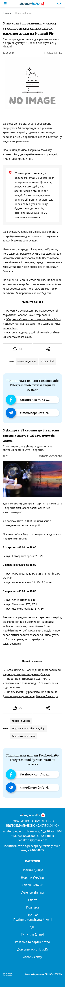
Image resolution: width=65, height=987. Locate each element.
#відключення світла (24, 736)
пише (6, 158)
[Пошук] (59, 3)
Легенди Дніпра (32, 892)
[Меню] (5, 3)
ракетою (25, 253)
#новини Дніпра (26, 361)
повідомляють (15, 521)
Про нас (32, 915)
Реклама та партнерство (32, 942)
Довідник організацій (32, 949)
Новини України (32, 877)
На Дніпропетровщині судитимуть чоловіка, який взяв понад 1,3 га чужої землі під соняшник (30, 683)
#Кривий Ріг (48, 361)
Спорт (32, 900)
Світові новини (32, 885)
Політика (32, 907)
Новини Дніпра (32, 870)
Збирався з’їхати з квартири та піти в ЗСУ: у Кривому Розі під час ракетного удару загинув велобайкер (32, 324)
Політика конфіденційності (32, 919)
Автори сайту (32, 957)
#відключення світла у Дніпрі (28, 728)
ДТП (32, 927)
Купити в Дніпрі (32, 934)
